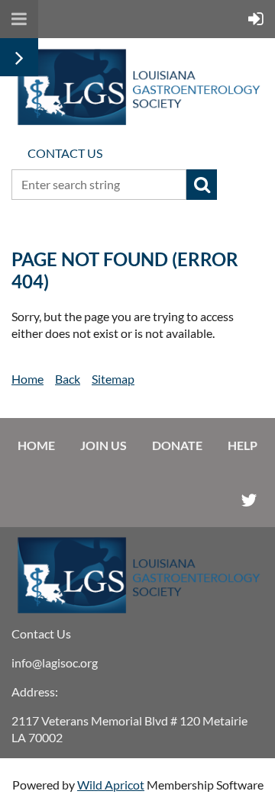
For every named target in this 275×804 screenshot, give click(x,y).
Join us (103, 445)
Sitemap (113, 378)
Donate (177, 445)
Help (242, 445)
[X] (248, 500)
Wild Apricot (110, 784)
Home (27, 378)
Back (67, 378)
